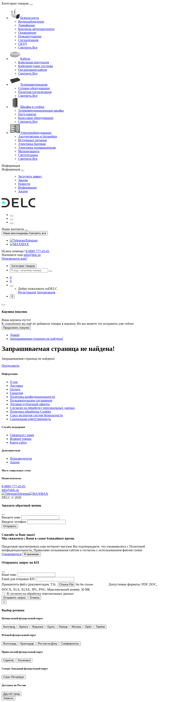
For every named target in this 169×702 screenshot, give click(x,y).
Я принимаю (31, 554)
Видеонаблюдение (31, 21)
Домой (14, 335)
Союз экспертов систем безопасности (36, 415)
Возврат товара (20, 438)
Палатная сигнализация (35, 92)
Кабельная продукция (33, 62)
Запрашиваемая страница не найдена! (36, 338)
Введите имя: (11, 517)
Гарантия (16, 393)
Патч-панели (27, 114)
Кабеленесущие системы (35, 66)
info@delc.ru (32, 255)
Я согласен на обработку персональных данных (40, 593)
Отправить (9, 526)
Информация (27, 187)
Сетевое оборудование (34, 88)
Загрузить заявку (30, 176)
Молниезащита (28, 151)
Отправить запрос (14, 597)
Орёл (88, 626)
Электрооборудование (36, 132)
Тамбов (100, 626)
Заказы (23, 180)
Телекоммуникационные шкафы (41, 110)
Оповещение (27, 32)
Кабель (25, 58)
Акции (23, 191)
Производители (21, 458)
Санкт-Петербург (13, 677)
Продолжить (10, 365)
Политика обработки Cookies (30, 411)
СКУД (22, 44)
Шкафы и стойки (32, 107)
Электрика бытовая (32, 144)
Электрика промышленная (37, 147)
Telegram (31, 240)
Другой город (11, 693)
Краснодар (27, 643)
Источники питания (32, 140)
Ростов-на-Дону (47, 643)
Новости (24, 184)
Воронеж (37, 626)
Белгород (9, 626)
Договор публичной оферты (30, 404)
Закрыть (8, 698)
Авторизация (46, 292)
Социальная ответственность (30, 419)
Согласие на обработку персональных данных (42, 408)
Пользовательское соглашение (31, 400)
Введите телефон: (14, 521)
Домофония (26, 25)
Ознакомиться (11, 554)
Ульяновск (24, 660)
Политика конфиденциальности (32, 396)
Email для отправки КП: (18, 579)
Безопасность (29, 18)
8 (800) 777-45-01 (37, 251)
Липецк (63, 626)
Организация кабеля (32, 69)
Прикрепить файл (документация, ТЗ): (29, 584)
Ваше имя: (9, 574)
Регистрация (27, 292)
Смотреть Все (28, 47)
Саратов (8, 660)
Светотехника (28, 155)
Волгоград (9, 643)
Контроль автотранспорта (36, 29)
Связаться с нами (22, 435)
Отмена (34, 597)
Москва (76, 626)
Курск (51, 626)
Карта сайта (18, 442)
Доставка (16, 385)
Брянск (23, 626)
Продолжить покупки (16, 327)
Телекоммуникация (33, 84)
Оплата (15, 389)
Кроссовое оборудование (35, 118)
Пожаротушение (29, 36)
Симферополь (70, 643)
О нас (14, 382)
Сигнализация (28, 40)
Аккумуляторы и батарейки (37, 136)
